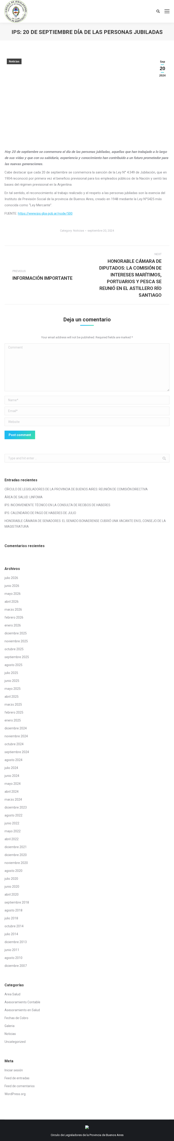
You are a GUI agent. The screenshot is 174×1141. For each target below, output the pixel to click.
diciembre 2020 (16, 855)
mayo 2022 (13, 831)
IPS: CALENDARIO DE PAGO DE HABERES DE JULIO (40, 513)
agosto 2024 (13, 760)
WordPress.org (15, 1094)
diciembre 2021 (16, 847)
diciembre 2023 (16, 807)
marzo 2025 (13, 704)
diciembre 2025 (16, 633)
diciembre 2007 (16, 966)
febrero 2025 (14, 712)
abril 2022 (12, 839)
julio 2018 (11, 918)
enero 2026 (13, 625)
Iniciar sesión (14, 1070)
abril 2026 (12, 601)
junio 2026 (12, 586)
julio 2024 (11, 768)
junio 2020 (12, 886)
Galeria (9, 1026)
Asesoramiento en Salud (22, 1010)
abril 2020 (12, 894)
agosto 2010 (13, 958)
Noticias (14, 61)
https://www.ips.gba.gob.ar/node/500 (45, 213)
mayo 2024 (13, 783)
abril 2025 (12, 696)
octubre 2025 (14, 649)
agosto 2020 (13, 871)
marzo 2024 (13, 799)
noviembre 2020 (16, 863)
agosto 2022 (13, 815)
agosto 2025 (13, 665)
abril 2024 (12, 791)
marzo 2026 (13, 609)
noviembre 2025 (16, 641)
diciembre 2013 (16, 942)
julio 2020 (11, 878)
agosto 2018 (13, 910)
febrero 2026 (14, 617)
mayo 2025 (13, 688)
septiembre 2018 (17, 902)
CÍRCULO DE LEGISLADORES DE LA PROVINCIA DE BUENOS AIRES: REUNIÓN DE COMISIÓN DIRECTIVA (76, 489)
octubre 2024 (14, 744)
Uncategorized (15, 1042)
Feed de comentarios (20, 1086)
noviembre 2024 (16, 736)
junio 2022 (12, 823)
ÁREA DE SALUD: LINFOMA (24, 497)
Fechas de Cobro (16, 1018)
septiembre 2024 (17, 752)
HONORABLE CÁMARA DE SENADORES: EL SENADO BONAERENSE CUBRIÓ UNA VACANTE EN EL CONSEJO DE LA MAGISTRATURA (85, 523)
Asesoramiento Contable (22, 1002)
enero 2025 (13, 720)
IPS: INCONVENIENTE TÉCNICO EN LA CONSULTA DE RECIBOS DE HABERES (57, 505)
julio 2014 (11, 934)
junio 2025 (12, 681)
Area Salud (12, 994)
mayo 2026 (13, 593)
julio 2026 (11, 578)
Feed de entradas (17, 1078)
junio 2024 (12, 776)
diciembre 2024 (16, 728)
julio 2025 (11, 673)
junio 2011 (12, 950)
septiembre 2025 (17, 657)
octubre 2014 (14, 926)
